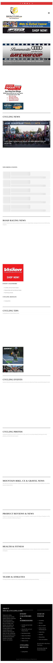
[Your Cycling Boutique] (13, 368)
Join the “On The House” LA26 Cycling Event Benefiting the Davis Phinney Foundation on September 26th (9, 400)
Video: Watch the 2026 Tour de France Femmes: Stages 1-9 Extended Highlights (26, 165)
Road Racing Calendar (8, 292)
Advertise (41, 623)
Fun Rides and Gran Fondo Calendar (11, 287)
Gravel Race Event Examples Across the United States (41, 503)
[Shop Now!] (13, 272)
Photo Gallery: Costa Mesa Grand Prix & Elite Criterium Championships (10, 244)
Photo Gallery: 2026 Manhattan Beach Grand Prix (9, 262)
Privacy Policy (42, 637)
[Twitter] (27, 3)
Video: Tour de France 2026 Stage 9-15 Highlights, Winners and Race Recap (42, 244)
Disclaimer (41, 634)
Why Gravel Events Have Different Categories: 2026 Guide (10, 503)
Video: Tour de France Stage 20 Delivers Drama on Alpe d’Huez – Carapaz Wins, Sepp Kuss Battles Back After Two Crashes (42, 600)
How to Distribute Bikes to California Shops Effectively (9, 331)
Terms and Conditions (43, 639)
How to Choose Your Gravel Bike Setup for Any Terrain (42, 331)
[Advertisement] (13, 415)
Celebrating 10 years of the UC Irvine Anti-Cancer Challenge (10, 565)
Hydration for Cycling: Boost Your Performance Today (26, 507)
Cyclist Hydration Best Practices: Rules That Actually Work (9, 81)
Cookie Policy (41, 632)
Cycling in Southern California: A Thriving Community (25, 570)
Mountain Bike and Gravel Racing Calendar (12, 290)
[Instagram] (25, 3)
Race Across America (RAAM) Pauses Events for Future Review (26, 82)
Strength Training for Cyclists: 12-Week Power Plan (26, 331)
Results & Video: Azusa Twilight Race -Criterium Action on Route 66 (42, 262)
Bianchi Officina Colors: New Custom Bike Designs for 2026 (42, 163)
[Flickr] (23, 3)
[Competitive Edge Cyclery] (13, 355)
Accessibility (41, 620)
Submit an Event (25, 640)
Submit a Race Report (26, 638)
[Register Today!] (13, 106)
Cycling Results (7, 300)
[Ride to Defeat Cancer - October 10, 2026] (26, 24)
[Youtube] (29, 3)
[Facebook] (20, 3)
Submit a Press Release (26, 635)
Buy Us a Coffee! (42, 625)
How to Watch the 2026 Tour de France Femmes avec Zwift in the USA (9, 599)
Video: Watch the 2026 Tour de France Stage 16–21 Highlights (26, 599)
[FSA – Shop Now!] (26, 30)
